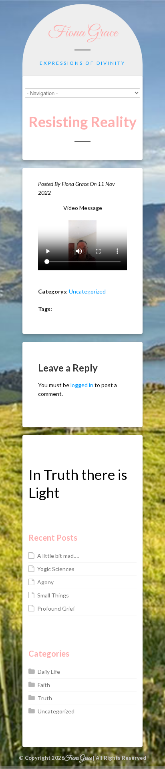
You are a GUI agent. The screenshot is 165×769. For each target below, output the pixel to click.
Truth (45, 698)
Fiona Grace (82, 33)
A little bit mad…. (58, 555)
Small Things (53, 595)
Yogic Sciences (55, 568)
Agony (45, 582)
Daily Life (49, 671)
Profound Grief (56, 608)
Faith (44, 684)
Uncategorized (87, 291)
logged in (81, 385)
